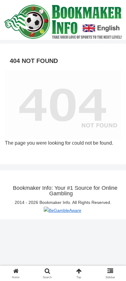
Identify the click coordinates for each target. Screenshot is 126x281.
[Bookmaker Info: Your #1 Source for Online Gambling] (63, 21)
